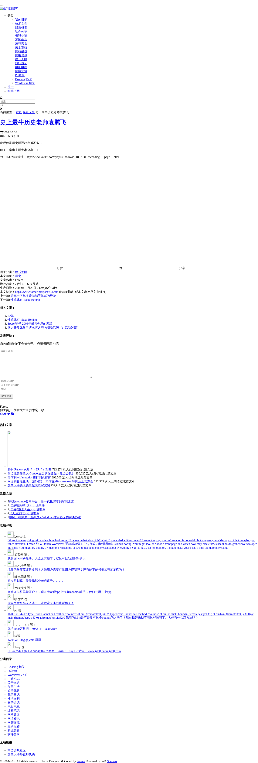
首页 (19, 112)
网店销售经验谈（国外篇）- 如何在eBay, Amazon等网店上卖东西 (50, 481)
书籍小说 (21, 35)
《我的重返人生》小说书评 (27, 509)
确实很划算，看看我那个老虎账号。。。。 (36, 580)
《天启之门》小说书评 (24, 513)
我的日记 (21, 19)
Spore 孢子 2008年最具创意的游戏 (30, 323)
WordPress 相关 (25, 83)
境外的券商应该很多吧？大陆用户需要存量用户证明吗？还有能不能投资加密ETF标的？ (66, 569)
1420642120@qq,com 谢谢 (24, 640)
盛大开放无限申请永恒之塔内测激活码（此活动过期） (44, 327)
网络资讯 (21, 55)
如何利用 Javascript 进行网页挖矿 (29, 477)
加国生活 (21, 39)
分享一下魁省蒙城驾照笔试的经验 (33, 295)
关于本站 (21, 47)
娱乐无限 (21, 59)
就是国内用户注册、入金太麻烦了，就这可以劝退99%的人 (47, 558)
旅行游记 (21, 63)
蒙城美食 (21, 43)
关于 (11, 87)
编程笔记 (14, 710)
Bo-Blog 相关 (23, 79)
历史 (18, 276)
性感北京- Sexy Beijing (25, 299)
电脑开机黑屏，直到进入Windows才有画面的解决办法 (45, 517)
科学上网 (14, 91)
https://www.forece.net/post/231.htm (36, 291)
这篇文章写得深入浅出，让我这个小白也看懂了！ (41, 603)
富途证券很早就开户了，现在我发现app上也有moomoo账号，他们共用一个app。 (61, 592)
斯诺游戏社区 (17, 750)
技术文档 (21, 23)
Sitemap (112, 761)
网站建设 (21, 51)
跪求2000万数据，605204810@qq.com (32, 628)
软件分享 (21, 31)
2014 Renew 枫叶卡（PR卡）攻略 (30, 469)
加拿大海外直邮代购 (21, 754)
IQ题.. (11, 315)
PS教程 (20, 75)
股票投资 (21, 27)
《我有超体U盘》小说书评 (27, 505)
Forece (81, 761)
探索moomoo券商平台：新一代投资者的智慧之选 (41, 501)
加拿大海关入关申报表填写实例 (29, 485)
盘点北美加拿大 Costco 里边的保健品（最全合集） (41, 473)
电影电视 (21, 67)
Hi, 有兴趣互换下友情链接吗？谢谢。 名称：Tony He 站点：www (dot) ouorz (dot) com (64, 651)
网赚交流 (21, 71)
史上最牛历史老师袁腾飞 (33, 122)
